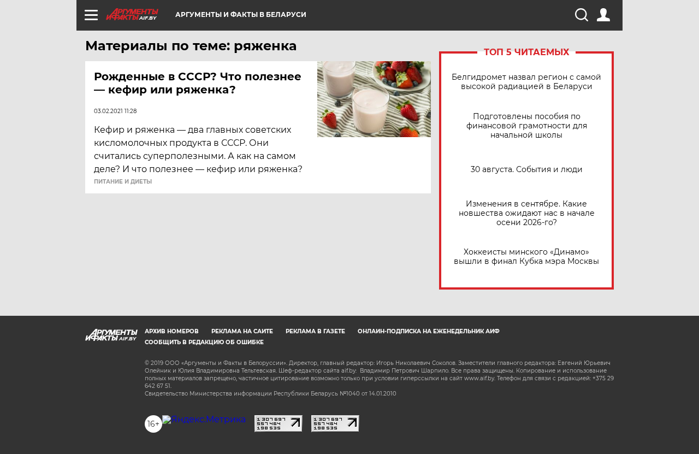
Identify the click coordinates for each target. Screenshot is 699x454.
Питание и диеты (123, 182)
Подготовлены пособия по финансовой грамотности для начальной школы (526, 126)
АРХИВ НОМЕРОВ (172, 331)
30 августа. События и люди (527, 169)
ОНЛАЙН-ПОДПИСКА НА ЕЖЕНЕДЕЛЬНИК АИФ (429, 331)
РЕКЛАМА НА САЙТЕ (242, 331)
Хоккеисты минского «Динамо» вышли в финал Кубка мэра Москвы (526, 256)
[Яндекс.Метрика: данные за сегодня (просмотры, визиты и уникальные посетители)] (204, 419)
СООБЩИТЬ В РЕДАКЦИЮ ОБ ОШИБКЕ (204, 342)
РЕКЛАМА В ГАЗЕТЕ (315, 331)
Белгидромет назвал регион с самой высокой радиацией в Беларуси (526, 82)
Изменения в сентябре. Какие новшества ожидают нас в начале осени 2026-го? (527, 213)
